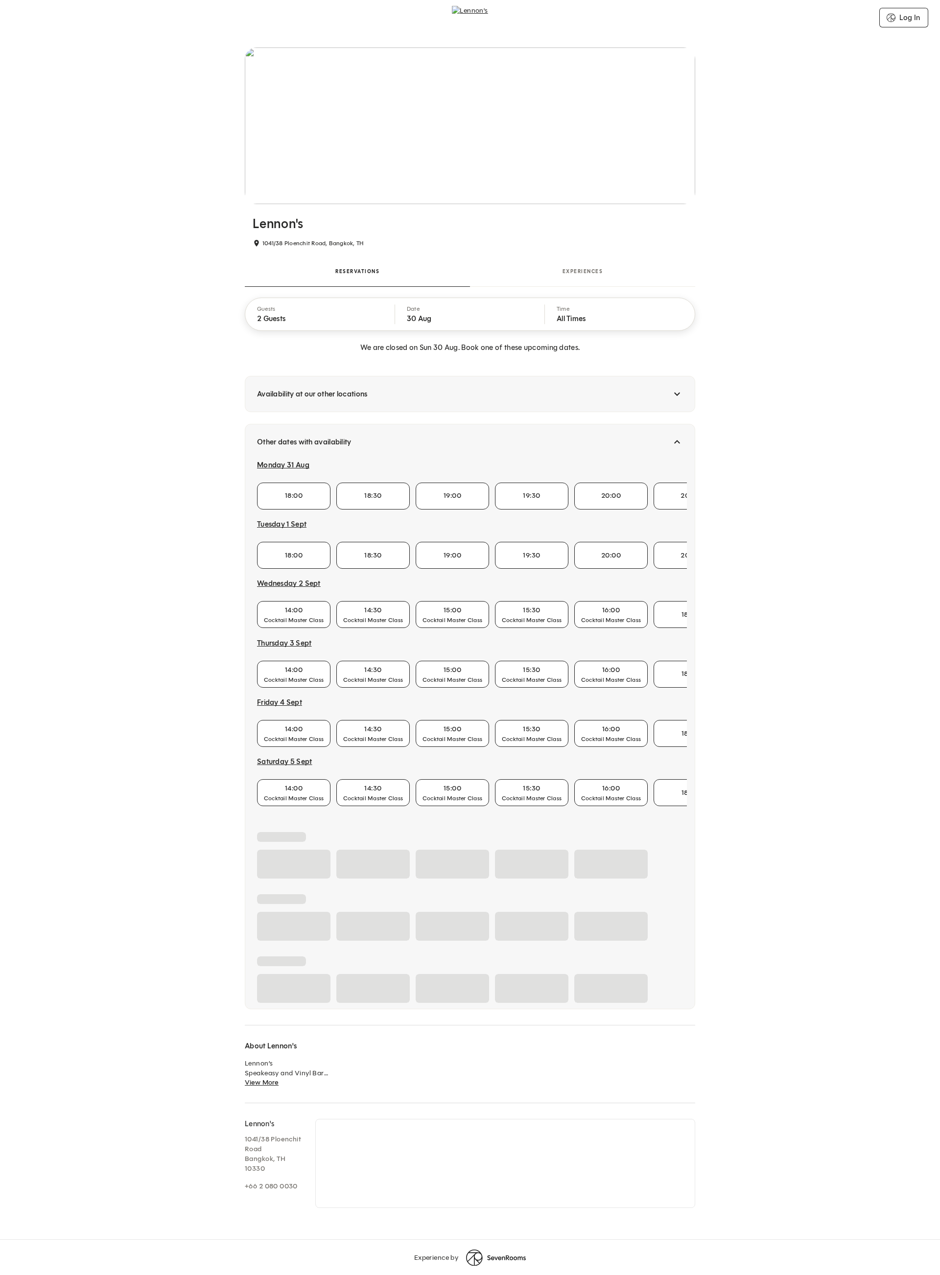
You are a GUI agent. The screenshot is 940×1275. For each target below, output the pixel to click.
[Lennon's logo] (470, 17)
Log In (909, 17)
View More (262, 1260)
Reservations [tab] (357, 271)
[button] (320, 314)
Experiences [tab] (583, 271)
